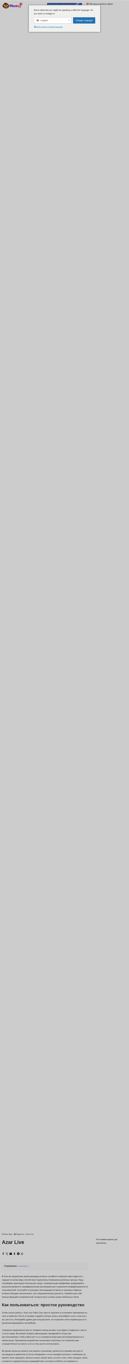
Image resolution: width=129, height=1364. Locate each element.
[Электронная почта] (10, 1253)
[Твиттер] (7, 1253)
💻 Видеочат (19, 1234)
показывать (23, 1266)
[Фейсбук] (3, 1253)
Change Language (84, 20)
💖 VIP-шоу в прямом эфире (99, 4)
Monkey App (7, 1234)
